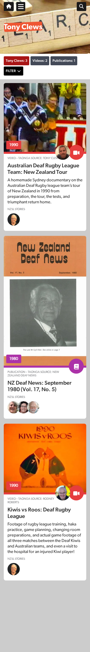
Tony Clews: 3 (16, 61)
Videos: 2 (39, 61)
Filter (11, 71)
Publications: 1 (63, 61)
